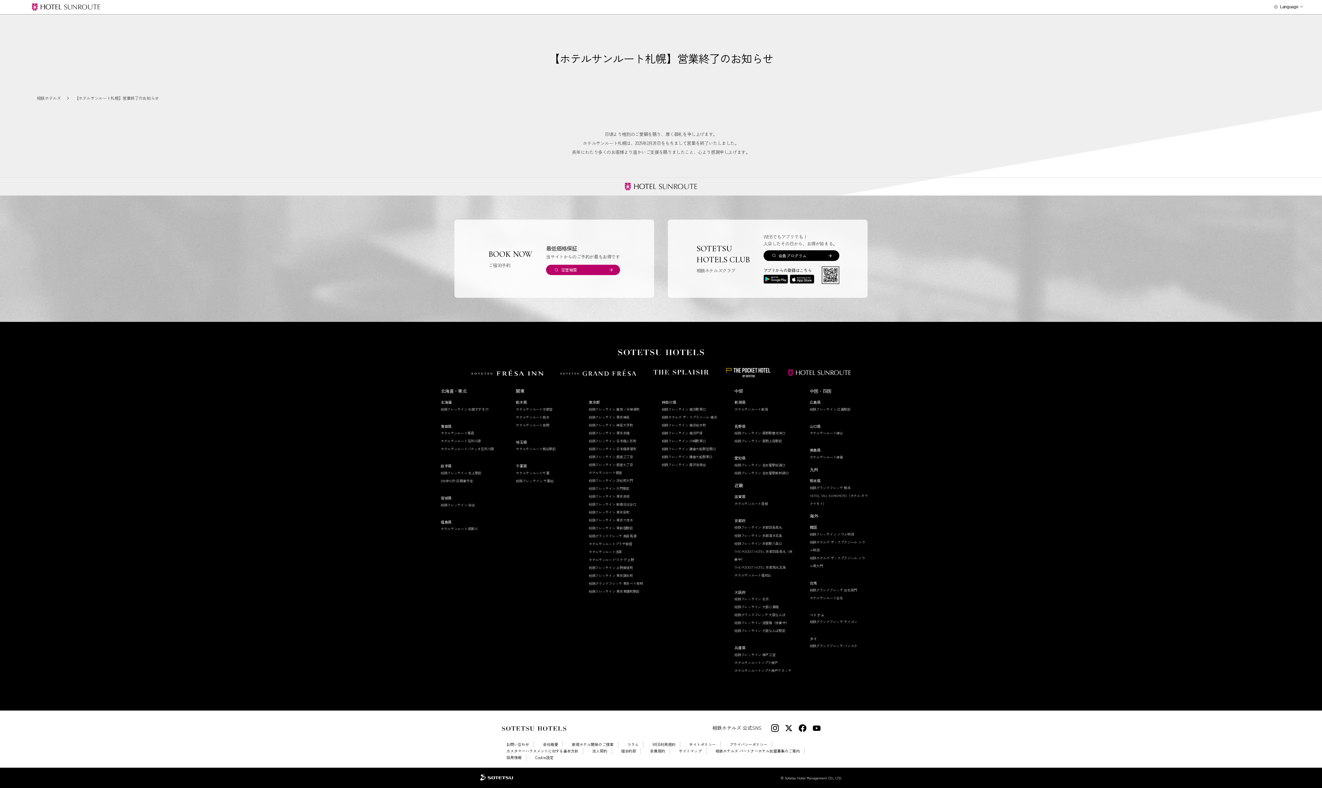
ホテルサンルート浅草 (605, 551)
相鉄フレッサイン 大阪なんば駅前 (759, 630)
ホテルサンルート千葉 (532, 472)
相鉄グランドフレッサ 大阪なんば (759, 614)
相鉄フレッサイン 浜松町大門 (611, 480)
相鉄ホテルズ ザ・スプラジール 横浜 (689, 417)
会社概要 (550, 744)
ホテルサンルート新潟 (751, 409)
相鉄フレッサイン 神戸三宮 (754, 654)
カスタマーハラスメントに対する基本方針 (542, 751)
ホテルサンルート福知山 (752, 575)
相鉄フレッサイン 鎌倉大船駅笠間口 (689, 448)
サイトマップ (690, 751)
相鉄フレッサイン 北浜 (751, 598)
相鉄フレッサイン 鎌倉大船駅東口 (687, 456)
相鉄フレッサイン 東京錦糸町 (611, 575)
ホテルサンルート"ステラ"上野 (611, 559)
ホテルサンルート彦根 (751, 503)
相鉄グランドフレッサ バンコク (834, 645)
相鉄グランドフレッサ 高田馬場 (613, 535)
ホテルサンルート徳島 (826, 457)
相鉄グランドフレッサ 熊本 (830, 487)
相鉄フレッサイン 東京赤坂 (609, 496)
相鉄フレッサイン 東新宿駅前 (611, 527)
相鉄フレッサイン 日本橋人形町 (613, 440)
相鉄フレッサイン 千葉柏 (534, 480)
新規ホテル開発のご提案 (592, 744)
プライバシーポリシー (748, 744)
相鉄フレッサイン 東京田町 (609, 512)
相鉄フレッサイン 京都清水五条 (758, 535)
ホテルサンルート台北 (826, 597)
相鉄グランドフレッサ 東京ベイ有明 (616, 583)
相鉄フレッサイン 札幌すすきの (465, 409)
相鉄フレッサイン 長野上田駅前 (758, 440)
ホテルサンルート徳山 (826, 432)
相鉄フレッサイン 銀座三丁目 (611, 456)
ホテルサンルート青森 (457, 432)
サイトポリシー (702, 744)
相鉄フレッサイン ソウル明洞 (832, 534)
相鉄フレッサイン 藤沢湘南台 (684, 464)
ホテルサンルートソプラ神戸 (756, 662)
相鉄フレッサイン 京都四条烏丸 (758, 527)
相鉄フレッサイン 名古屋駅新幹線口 (761, 472)
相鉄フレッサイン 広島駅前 (830, 409)
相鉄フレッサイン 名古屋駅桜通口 (759, 464)
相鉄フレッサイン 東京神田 (609, 417)
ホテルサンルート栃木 (532, 417)
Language (1289, 6)
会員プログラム (792, 256)
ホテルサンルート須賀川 (459, 528)
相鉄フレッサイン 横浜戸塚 (682, 432)
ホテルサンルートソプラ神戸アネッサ (762, 670)
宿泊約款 (628, 751)
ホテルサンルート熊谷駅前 (536, 448)
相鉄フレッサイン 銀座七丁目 (611, 464)
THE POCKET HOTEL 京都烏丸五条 (760, 567)
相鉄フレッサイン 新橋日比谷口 (613, 504)
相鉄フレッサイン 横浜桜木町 (684, 425)
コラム (633, 744)
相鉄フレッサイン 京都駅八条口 (758, 543)
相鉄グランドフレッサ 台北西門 (834, 589)
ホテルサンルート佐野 (532, 425)
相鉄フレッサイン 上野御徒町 (611, 567)
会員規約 (657, 751)
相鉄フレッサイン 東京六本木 (611, 520)
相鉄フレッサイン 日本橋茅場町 (613, 448)
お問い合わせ (517, 744)
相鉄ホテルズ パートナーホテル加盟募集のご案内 (757, 751)
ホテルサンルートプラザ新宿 (610, 543)
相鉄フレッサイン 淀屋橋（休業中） (761, 622)
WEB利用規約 (663, 744)
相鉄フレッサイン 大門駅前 (609, 488)
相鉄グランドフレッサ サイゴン (834, 621)
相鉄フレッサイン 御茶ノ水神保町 (614, 409)
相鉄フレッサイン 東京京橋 (609, 432)
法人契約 (599, 751)
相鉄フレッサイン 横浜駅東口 (684, 409)
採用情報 (514, 757)
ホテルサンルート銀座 (605, 472)
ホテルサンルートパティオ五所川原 (467, 448)
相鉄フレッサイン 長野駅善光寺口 (759, 432)
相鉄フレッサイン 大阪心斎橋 (756, 606)
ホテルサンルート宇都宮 (534, 409)
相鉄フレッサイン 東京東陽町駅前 (614, 591)
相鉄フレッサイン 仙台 (458, 504)
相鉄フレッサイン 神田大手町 (611, 425)
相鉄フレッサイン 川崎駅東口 (684, 440)
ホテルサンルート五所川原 (461, 440)
